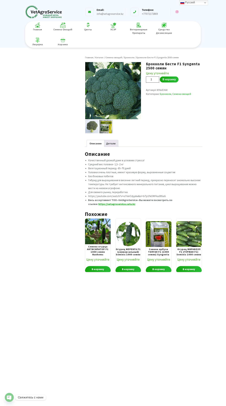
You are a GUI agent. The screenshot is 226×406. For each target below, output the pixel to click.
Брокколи (129, 57)
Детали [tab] (110, 143)
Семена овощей (113, 57)
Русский (189, 2)
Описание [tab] (96, 143)
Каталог (99, 57)
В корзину (169, 79)
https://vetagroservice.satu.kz (116, 204)
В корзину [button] (98, 269)
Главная (89, 57)
